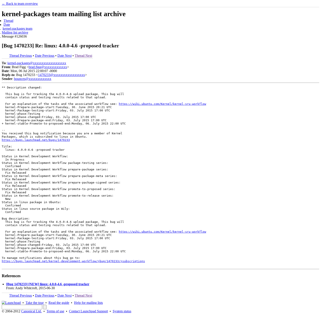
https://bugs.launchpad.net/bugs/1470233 (36, 140)
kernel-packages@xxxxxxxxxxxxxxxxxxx (36, 63)
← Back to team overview (20, 3)
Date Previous (44, 55)
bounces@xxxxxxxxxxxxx (32, 79)
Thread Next (83, 55)
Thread (8, 20)
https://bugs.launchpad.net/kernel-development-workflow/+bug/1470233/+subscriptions (73, 261)
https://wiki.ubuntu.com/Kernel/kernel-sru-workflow (162, 104)
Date (6, 24)
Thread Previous (20, 55)
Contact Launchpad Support (88, 311)
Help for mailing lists (88, 303)
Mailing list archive (15, 32)
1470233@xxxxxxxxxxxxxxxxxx (61, 75)
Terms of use (55, 311)
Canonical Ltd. (31, 311)
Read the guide (58, 303)
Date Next (64, 55)
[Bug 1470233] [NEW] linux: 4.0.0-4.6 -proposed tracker (47, 284)
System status (122, 311)
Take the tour (35, 303)
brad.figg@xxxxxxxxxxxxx (48, 67)
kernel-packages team (17, 28)
